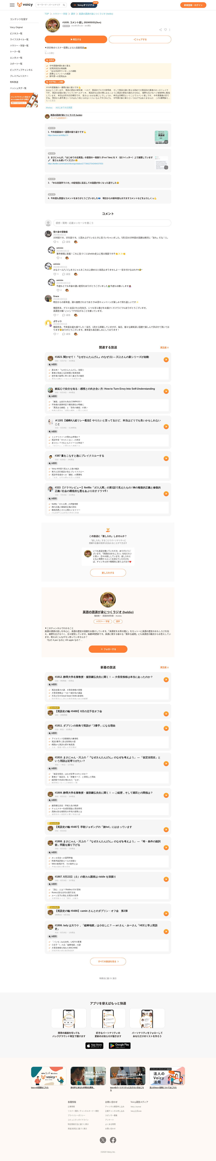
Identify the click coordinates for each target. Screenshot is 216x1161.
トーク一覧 (15, 51)
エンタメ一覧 (16, 58)
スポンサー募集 (111, 1115)
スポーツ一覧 (16, 64)
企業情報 (71, 1107)
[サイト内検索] (63, 5)
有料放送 (14, 82)
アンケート (109, 1120)
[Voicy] (25, 5)
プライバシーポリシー (76, 1115)
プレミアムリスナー (19, 76)
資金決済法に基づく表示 (77, 1129)
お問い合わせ (110, 1129)
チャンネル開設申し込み (114, 1107)
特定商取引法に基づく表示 (78, 1124)
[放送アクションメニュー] (169, 29)
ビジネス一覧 (16, 33)
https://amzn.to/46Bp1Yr (58, 135)
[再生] (166, 359)
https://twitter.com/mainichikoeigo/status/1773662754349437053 (75, 164)
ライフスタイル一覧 (19, 39)
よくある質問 (110, 1124)
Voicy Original (16, 27)
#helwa (49, 108)
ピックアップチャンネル (21, 70)
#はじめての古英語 (64, 108)
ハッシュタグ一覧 (18, 88)
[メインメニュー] (12, 5)
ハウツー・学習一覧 (19, 45)
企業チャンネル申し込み (114, 1111)
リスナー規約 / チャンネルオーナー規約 (83, 1111)
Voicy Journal (136, 1107)
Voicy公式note (136, 1111)
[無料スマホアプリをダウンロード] (24, 100)
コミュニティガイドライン (78, 1120)
